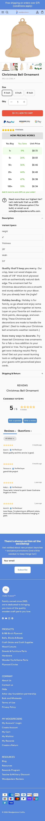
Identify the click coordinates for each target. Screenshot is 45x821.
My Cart (6, 732)
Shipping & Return (11, 374)
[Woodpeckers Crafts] (22, 12)
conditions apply (22, 6)
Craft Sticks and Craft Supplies (17, 642)
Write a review (30, 421)
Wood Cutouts (9, 647)
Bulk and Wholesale (12, 698)
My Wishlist (8, 736)
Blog (4, 761)
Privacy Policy (9, 707)
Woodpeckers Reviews (13, 779)
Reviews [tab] (10, 430)
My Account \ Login (12, 723)
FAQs (4, 689)
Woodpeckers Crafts (16, 812)
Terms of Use (8, 703)
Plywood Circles (10, 665)
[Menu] (3, 12)
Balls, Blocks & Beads (12, 638)
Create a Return (10, 745)
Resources (7, 766)
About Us (6, 681)
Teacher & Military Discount (16, 775)
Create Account (10, 728)
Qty (4, 101)
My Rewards (8, 741)
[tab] (25, 431)
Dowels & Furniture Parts (14, 651)
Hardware (7, 656)
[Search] (8, 12)
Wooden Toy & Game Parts (15, 660)
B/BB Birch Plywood (12, 633)
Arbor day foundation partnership (19, 694)
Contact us (7, 685)
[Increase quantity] (24, 102)
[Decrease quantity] (11, 102)
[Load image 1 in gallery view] (22, 39)
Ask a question (15, 421)
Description (8, 218)
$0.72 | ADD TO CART (22, 113)
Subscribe (22, 570)
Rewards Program (11, 770)
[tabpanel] (22, 478)
